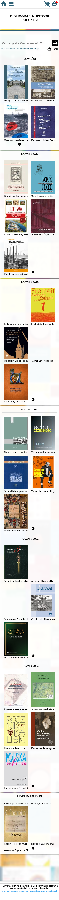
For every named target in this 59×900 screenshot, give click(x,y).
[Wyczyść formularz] (49, 49)
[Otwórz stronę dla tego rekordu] (16, 82)
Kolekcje (35, 48)
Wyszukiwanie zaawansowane (16, 48)
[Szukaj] (55, 43)
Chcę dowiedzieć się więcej (15, 891)
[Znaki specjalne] (55, 49)
